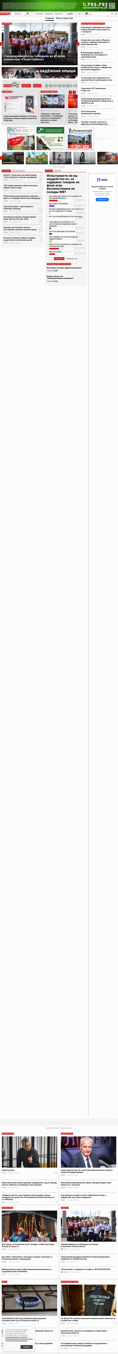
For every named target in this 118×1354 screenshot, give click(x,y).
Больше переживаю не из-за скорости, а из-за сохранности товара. (66, 210)
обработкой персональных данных (16, 1340)
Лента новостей (64, 18)
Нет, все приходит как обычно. (62, 231)
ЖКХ (4, 1282)
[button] (116, 14)
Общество (66, 1134)
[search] (112, 14)
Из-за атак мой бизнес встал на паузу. (66, 216)
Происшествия (69, 1282)
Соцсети (58, 14)
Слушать (37, 86)
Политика (7, 1134)
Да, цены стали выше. (58, 204)
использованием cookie (12, 1337)
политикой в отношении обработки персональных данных (19, 1337)
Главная (49, 18)
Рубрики (39, 14)
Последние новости (93, 24)
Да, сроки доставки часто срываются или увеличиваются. (65, 197)
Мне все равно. (55, 252)
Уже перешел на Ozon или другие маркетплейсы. (63, 238)
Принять (26, 1347)
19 (40, 211)
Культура (7, 1208)
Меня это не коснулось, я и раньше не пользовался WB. (65, 245)
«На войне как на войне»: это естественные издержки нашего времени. (63, 224)
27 (56, 1173)
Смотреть (26, 86)
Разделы (49, 14)
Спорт (64, 1208)
